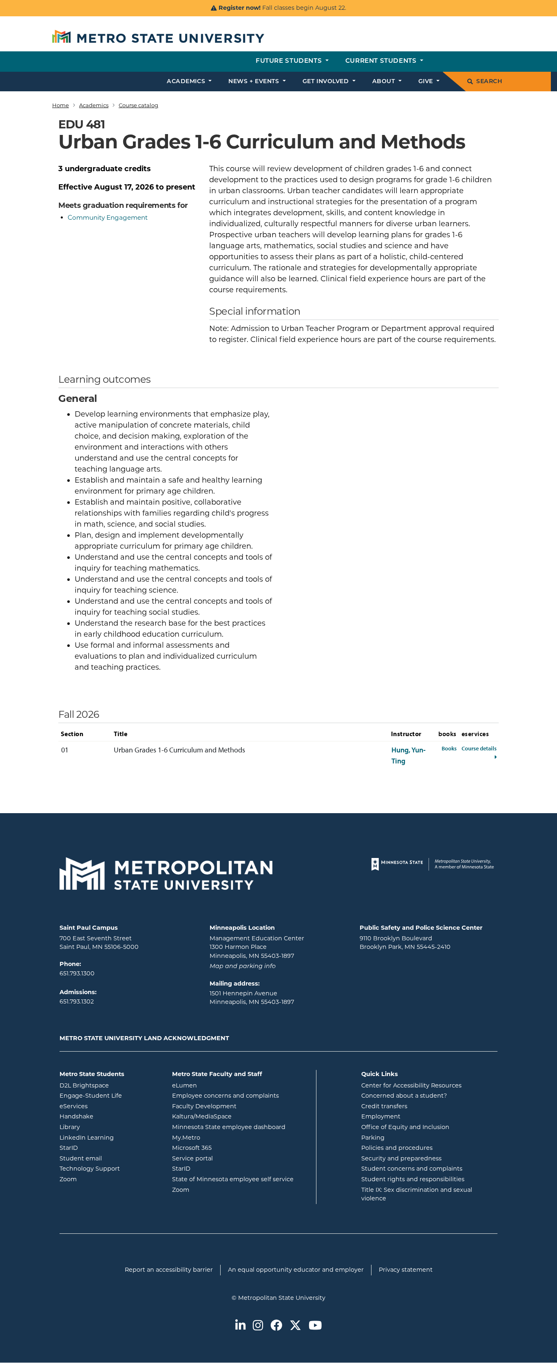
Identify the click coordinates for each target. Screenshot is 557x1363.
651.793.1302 (77, 1001)
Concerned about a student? (404, 1095)
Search (489, 82)
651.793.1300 (77, 973)
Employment (380, 1116)
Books (449, 748)
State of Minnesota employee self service (241, 1179)
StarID (102, 1147)
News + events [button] (254, 82)
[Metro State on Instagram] (258, 1326)
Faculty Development (204, 1106)
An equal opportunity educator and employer (296, 1269)
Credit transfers (384, 1106)
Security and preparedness (401, 1158)
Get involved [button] (327, 82)
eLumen (217, 1085)
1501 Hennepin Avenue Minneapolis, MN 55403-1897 (252, 998)
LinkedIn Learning (110, 1137)
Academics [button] (187, 82)
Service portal (225, 1158)
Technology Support (90, 1168)
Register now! (240, 7)
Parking (373, 1137)
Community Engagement (108, 217)
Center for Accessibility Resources (411, 1085)
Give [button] (426, 82)
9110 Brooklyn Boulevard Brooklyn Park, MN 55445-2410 (405, 943)
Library (103, 1127)
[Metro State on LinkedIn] (240, 1326)
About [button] (384, 82)
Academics (93, 105)
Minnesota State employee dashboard (241, 1127)
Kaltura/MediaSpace (234, 1116)
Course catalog (138, 105)
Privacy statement (406, 1269)
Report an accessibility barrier (169, 1269)
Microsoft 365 (224, 1147)
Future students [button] (290, 61)
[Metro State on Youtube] (315, 1326)
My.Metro (219, 1137)
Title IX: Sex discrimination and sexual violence (416, 1194)
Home (60, 105)
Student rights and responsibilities (412, 1179)
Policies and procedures (397, 1147)
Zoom (101, 1179)
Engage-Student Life (110, 1095)
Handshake (109, 1116)
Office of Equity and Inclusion (405, 1127)
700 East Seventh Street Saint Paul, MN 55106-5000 (99, 943)
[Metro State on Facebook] (276, 1326)
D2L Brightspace (110, 1085)
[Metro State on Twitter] (295, 1326)
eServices (106, 1106)
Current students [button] (381, 61)
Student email (110, 1158)
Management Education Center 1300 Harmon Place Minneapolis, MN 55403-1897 (257, 947)
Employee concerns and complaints (225, 1095)
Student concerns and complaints (411, 1168)
